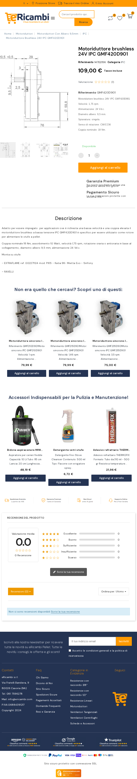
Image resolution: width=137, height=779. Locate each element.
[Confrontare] (110, 18)
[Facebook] (116, 679)
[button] (3, 91)
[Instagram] (124, 679)
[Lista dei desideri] (119, 18)
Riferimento (87, 92)
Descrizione (68, 218)
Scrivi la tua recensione (70, 571)
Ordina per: (108, 591)
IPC (123, 62)
